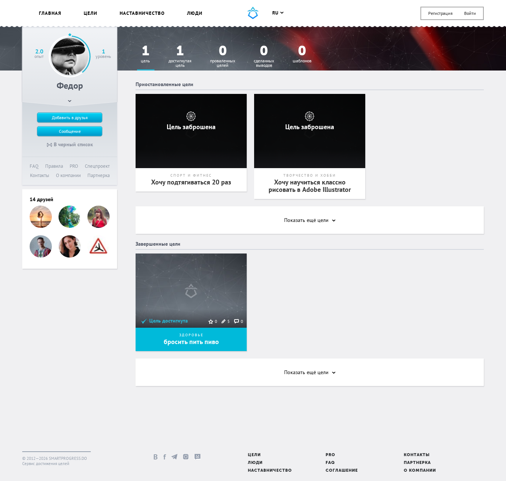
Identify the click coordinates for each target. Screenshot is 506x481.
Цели (90, 13)
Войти (470, 13)
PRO (74, 166)
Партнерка (98, 175)
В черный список (72, 144)
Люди (195, 13)
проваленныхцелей (222, 56)
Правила (54, 166)
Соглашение (342, 470)
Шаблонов (302, 54)
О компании (68, 175)
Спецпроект (97, 166)
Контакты (39, 175)
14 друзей (41, 199)
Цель (145, 54)
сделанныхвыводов (264, 56)
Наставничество (142, 13)
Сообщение (70, 131)
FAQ (34, 166)
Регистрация (440, 13)
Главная (50, 13)
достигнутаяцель (180, 56)
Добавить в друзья (70, 117)
